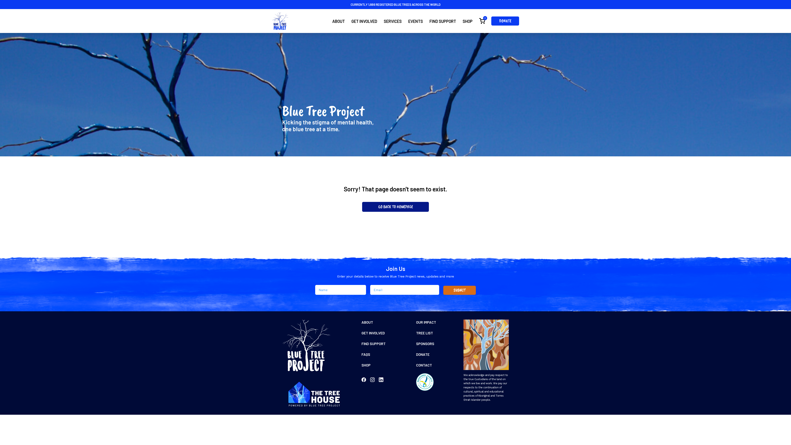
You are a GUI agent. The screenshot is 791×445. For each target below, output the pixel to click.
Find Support (442, 21)
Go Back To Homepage (395, 206)
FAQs (366, 354)
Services (393, 21)
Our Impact (426, 322)
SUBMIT (460, 290)
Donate (505, 20)
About (338, 21)
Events (415, 21)
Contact (424, 365)
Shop (468, 21)
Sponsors (425, 343)
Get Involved (364, 21)
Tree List (424, 333)
